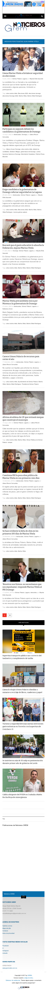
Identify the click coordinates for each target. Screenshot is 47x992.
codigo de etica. (28, 978)
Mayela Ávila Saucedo (36, 79)
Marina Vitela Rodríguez (34, 96)
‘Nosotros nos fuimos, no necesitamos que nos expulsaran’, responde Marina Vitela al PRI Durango (22, 587)
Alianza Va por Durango (13, 149)
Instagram (6, 951)
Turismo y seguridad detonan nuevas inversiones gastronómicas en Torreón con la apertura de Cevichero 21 (23, 726)
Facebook (6, 946)
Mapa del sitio (7, 928)
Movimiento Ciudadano (28, 154)
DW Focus (23, 16)
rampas (10, 442)
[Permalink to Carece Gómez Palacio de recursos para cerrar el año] (23, 342)
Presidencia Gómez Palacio (30, 384)
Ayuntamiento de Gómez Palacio (28, 381)
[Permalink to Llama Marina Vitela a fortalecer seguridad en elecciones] (23, 59)
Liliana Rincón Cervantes (10, 364)
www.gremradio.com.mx (10, 968)
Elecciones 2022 (23, 93)
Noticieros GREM (25, 27)
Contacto (5, 931)
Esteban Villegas (15, 152)
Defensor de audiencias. (13, 980)
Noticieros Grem (8, 309)
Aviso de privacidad (8, 933)
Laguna (24, 79)
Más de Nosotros (23, 897)
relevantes (33, 592)
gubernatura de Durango (28, 152)
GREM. (30, 975)
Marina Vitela (23, 96)
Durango (24, 134)
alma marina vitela (11, 93)
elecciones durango (35, 93)
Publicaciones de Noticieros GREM (15, 825)
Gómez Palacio (17, 79)
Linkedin (5, 953)
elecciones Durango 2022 (10, 96)
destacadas (17, 134)
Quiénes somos (7, 926)
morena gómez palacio (20, 212)
